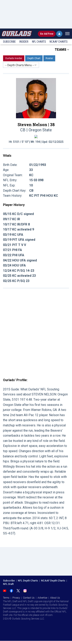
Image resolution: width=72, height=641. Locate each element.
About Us (55, 597)
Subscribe (9, 41)
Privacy (16, 597)
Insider (23, 41)
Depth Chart (33, 58)
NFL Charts (39, 41)
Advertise (42, 597)
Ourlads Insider (13, 58)
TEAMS (61, 49)
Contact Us (29, 597)
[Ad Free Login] (59, 34)
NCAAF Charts (59, 41)
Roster (49, 58)
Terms (6, 597)
